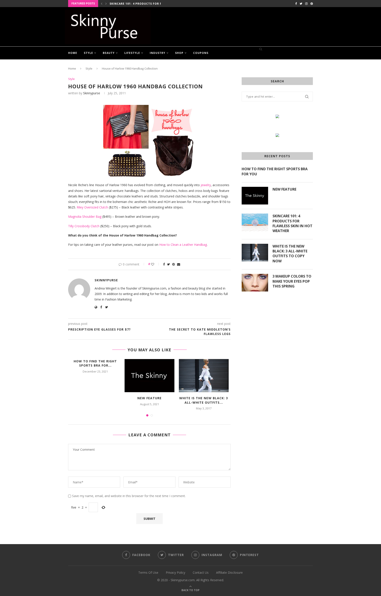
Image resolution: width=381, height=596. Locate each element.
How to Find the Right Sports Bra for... (95, 363)
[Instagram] (306, 3)
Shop (179, 53)
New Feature (149, 398)
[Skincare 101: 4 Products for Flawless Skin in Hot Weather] (255, 222)
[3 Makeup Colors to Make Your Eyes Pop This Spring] (255, 282)
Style (88, 53)
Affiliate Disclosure (229, 572)
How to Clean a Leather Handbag (183, 244)
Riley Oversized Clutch (92, 207)
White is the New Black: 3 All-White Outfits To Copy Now (290, 253)
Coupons (200, 53)
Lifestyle (132, 53)
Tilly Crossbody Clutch (83, 226)
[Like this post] (155, 264)
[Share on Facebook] (164, 264)
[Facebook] (296, 3)
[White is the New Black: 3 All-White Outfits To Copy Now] (204, 375)
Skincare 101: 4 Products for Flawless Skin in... (150, 4)
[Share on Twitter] (168, 264)
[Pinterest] (311, 3)
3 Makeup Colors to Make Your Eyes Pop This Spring (292, 281)
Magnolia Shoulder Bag (84, 216)
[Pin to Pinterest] (173, 264)
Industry (157, 53)
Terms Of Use (148, 572)
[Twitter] (301, 3)
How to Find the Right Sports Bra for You (275, 171)
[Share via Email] (178, 264)
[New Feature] (149, 375)
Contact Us (201, 572)
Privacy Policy (175, 572)
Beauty (109, 53)
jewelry (206, 185)
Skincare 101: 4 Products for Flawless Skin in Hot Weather (292, 223)
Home (72, 53)
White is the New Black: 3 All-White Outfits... (203, 400)
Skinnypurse (91, 93)
